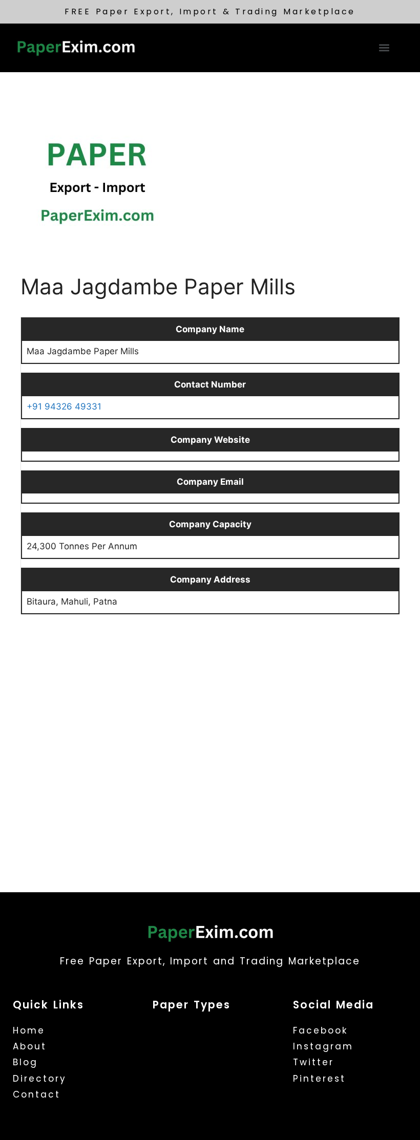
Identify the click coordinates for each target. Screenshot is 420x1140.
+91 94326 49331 (64, 406)
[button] (384, 47)
